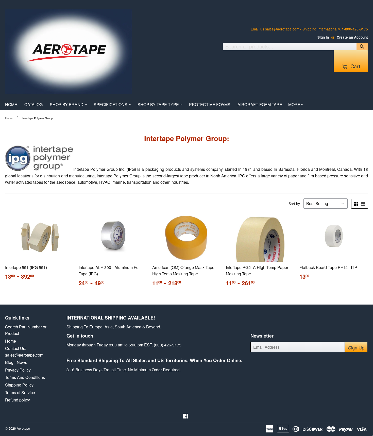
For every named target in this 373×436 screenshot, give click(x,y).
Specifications (111, 104)
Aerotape (23, 428)
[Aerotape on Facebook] (185, 416)
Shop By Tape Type (159, 104)
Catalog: (34, 104)
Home (8, 118)
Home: (11, 104)
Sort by (294, 203)
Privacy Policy (18, 370)
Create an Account (352, 37)
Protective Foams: (210, 104)
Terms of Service (20, 392)
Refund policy (17, 400)
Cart (354, 66)
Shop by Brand (67, 104)
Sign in (323, 37)
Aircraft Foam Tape (260, 104)
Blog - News (16, 362)
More (294, 104)
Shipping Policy (19, 385)
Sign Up (356, 347)
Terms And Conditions (25, 377)
